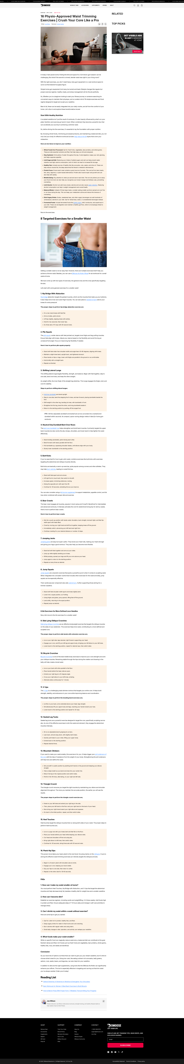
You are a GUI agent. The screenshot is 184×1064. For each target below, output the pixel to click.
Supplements (44, 1034)
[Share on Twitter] (105, 24)
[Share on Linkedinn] (99, 24)
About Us (76, 1029)
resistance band (91, 300)
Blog (75, 1031)
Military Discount (62, 1039)
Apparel (43, 1036)
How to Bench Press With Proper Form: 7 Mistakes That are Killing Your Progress (69, 991)
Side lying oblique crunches (50, 624)
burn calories (51, 469)
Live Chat (93, 1034)
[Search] (134, 5)
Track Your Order (62, 1029)
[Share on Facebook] (102, 24)
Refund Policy (61, 1031)
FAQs (59, 1041)
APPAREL (105, 5)
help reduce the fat (80, 136)
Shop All (43, 1041)
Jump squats (45, 573)
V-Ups (46, 690)
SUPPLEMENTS (95, 5)
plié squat (47, 335)
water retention (92, 185)
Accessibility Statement (119, 1061)
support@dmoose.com (97, 1031)
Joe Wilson (47, 24)
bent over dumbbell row (51, 428)
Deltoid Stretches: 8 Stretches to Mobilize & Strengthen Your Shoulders (66, 982)
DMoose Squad (78, 1036)
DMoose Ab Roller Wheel (80, 273)
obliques (97, 854)
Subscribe (125, 1045)
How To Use (61, 1036)
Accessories (44, 1031)
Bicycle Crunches (46, 657)
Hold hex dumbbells (50, 394)
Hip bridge (44, 297)
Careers (76, 1034)
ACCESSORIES (85, 5)
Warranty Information (63, 1034)
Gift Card (43, 1039)
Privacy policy (141, 1061)
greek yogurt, (78, 202)
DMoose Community (79, 1039)
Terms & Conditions (131, 1061)
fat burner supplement (68, 492)
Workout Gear (74, 5)
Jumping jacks (45, 542)
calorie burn (73, 583)
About (112, 5)
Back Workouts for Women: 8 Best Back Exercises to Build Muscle (65, 986)
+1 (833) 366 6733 (96, 1029)
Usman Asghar (60, 24)
